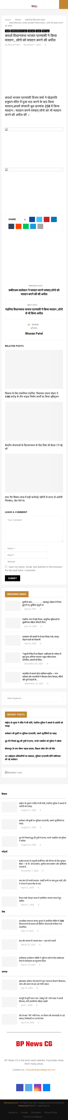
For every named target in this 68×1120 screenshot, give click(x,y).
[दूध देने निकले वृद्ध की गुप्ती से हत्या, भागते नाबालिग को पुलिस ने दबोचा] (9, 841)
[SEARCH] (59, 698)
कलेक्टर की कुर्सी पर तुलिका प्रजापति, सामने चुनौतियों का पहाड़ (31, 733)
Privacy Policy (50, 1112)
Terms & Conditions (32, 1116)
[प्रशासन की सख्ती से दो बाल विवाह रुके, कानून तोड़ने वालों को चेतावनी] (13, 640)
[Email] (46, 1087)
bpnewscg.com (11, 1102)
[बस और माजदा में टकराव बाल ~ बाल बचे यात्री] (9, 944)
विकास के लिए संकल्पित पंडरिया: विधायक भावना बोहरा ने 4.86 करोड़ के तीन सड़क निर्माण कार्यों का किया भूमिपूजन (32, 395)
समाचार (38, 31)
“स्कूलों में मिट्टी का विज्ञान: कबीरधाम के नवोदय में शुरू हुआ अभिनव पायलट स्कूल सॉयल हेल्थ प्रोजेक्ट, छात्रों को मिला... (41, 657)
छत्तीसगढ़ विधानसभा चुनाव (19, 31)
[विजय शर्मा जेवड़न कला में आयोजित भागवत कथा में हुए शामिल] (9, 901)
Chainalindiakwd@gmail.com (40, 1069)
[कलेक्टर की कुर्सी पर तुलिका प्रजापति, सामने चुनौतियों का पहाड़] (9, 824)
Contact (24, 1112)
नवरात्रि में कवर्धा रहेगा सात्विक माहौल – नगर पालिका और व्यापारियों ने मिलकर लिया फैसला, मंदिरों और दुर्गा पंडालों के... (42, 676)
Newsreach (23, 1105)
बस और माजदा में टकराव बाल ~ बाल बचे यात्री (37, 940)
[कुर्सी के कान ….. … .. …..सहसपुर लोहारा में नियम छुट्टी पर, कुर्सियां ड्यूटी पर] (13, 606)
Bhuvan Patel (14, 44)
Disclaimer (36, 1112)
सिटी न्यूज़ (46, 31)
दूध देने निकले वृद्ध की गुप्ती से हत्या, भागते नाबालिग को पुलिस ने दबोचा (33, 740)
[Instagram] (37, 1087)
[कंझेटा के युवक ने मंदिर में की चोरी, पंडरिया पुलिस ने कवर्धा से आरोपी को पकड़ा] (9, 807)
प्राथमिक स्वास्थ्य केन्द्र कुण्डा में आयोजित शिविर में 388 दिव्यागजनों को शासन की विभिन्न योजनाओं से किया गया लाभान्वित (41, 924)
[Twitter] (28, 1087)
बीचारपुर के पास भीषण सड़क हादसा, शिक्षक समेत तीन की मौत (30, 748)
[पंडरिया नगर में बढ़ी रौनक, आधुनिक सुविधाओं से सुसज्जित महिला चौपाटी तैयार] (13, 623)
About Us (13, 1112)
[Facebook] (19, 1087)
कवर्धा (7, 31)
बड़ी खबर (31, 31)
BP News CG (34, 1044)
